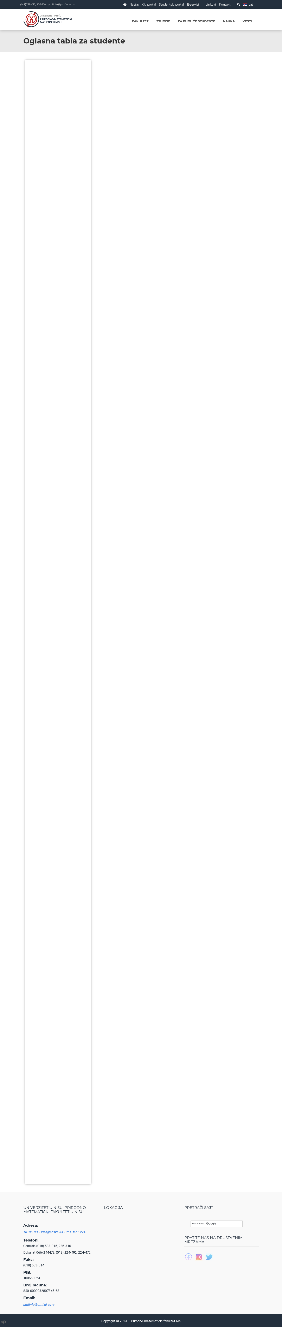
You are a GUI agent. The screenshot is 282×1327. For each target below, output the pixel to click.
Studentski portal (171, 4)
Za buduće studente (196, 21)
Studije (163, 21)
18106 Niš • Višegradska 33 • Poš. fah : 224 (54, 1232)
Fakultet (140, 21)
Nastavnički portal (143, 4)
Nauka (229, 21)
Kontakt (225, 4)
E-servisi (193, 4)
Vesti (247, 21)
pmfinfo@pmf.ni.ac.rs (61, 4)
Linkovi (211, 4)
